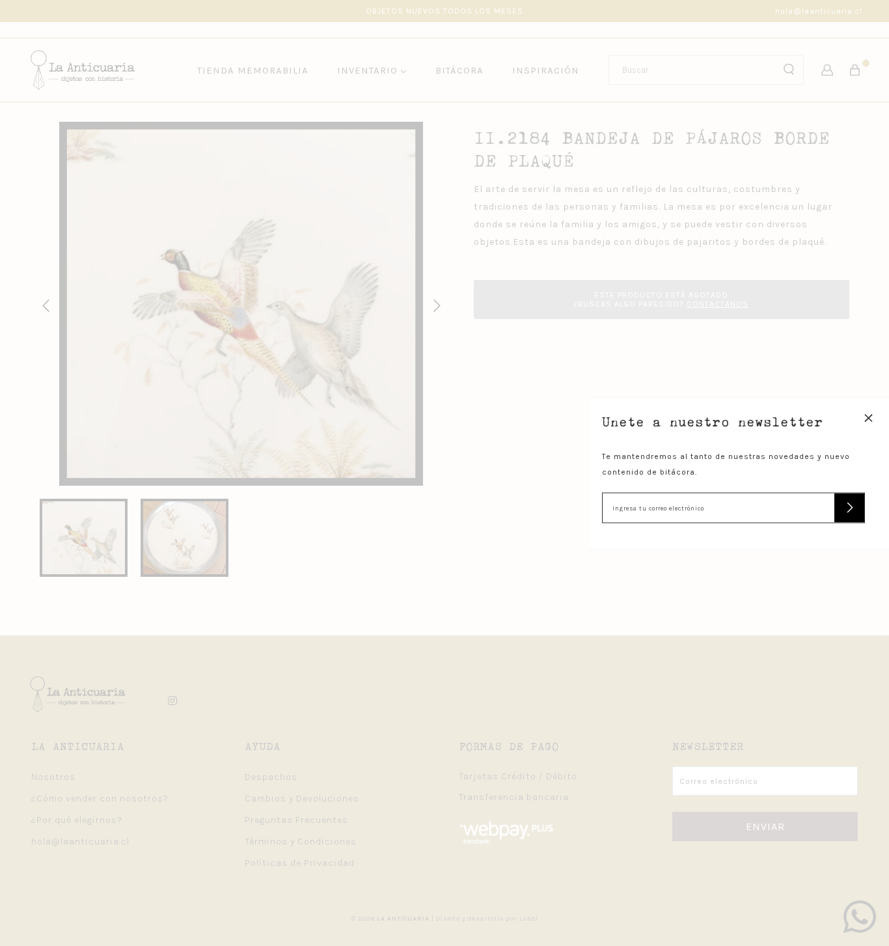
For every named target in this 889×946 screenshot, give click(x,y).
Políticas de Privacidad (300, 863)
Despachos (271, 777)
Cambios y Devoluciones (302, 798)
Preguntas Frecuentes (296, 820)
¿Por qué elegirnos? (76, 820)
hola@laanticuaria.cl (818, 11)
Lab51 (528, 919)
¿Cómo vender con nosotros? (100, 798)
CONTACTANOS (717, 304)
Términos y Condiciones (301, 841)
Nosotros (53, 777)
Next (435, 304)
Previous (44, 304)
